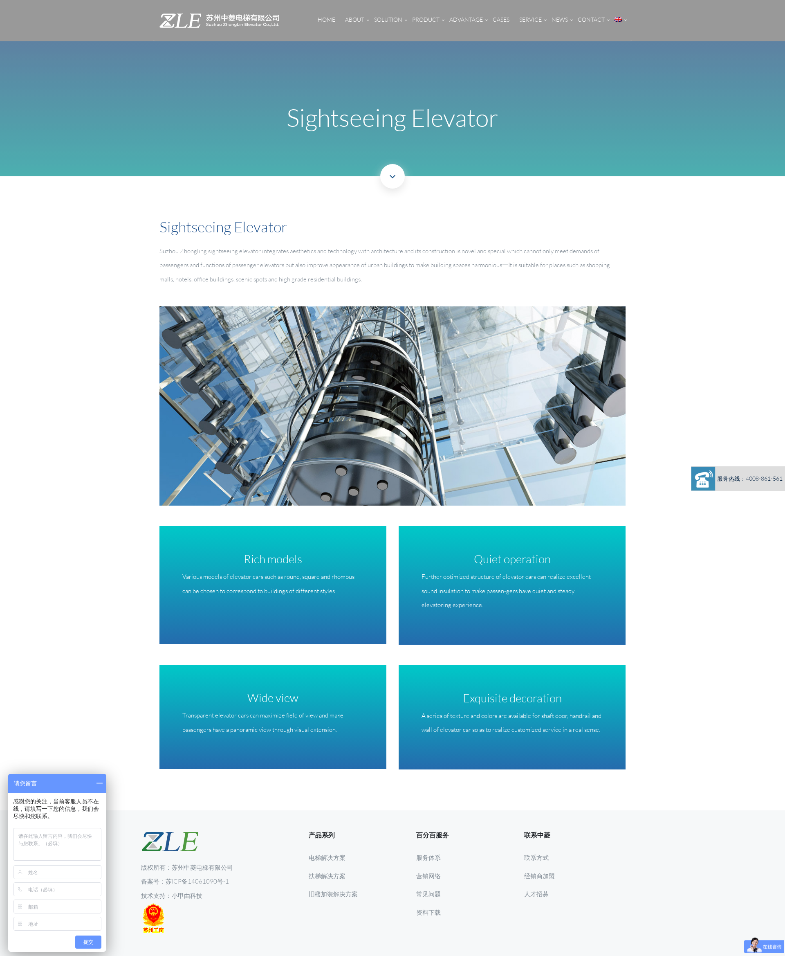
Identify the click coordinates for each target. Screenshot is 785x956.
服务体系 (428, 857)
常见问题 (428, 894)
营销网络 (428, 876)
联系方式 (536, 857)
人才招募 (536, 894)
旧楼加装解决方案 (333, 894)
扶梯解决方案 (327, 876)
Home (326, 19)
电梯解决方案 (327, 857)
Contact (591, 19)
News (560, 19)
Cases (501, 19)
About (354, 19)
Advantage (466, 19)
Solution (388, 19)
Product (426, 19)
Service (530, 19)
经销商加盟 (539, 876)
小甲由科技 (187, 895)
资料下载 (428, 912)
